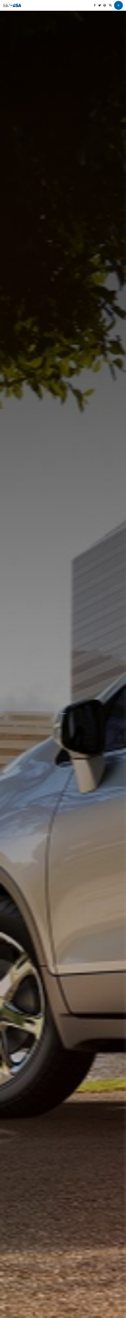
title (62, 631)
